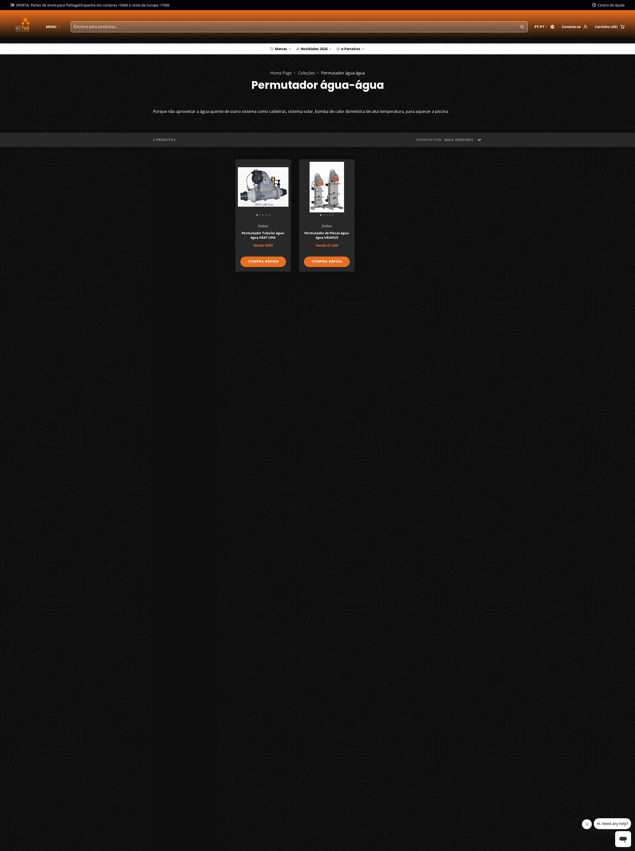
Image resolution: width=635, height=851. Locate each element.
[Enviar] (354, 457)
